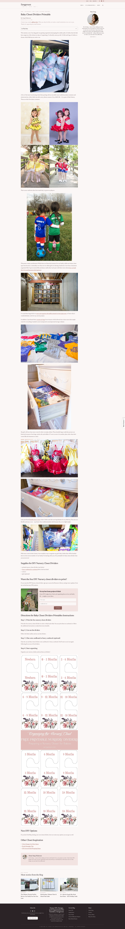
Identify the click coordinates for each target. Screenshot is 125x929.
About (87, 1)
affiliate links (35, 22)
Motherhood (28, 11)
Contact (90, 912)
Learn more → (93, 36)
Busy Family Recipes (73, 918)
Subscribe (94, 1)
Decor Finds (71, 914)
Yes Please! (58, 607)
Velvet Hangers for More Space (30, 844)
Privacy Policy (91, 914)
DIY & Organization (90, 5)
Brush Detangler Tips (27, 846)
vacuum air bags (41, 319)
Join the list (32, 918)
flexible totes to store (34, 519)
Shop (91, 1)
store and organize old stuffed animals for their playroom (51, 313)
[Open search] (102, 5)
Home (81, 5)
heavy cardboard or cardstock (30, 569)
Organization (71, 912)
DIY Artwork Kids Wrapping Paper (31, 848)
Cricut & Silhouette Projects (74, 916)
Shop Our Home (91, 916)
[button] (124, 423)
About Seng (90, 910)
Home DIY (71, 910)
